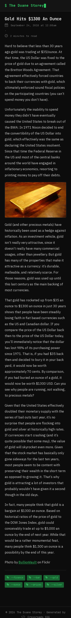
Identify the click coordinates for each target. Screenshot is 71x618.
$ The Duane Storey (24, 5)
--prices (35, 584)
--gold (53, 577)
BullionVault (28, 562)
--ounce (15, 584)
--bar (36, 577)
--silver (56, 584)
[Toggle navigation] (64, 5)
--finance (16, 577)
